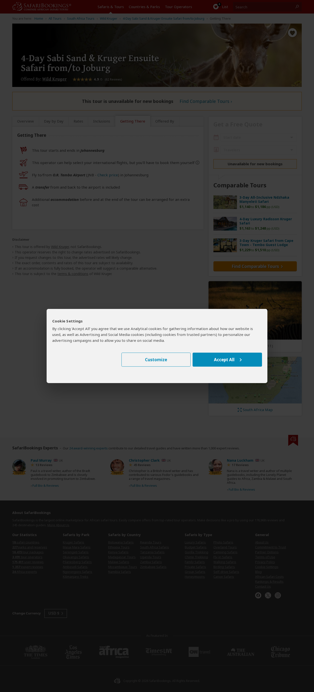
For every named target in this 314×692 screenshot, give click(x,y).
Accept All (224, 359)
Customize (156, 359)
